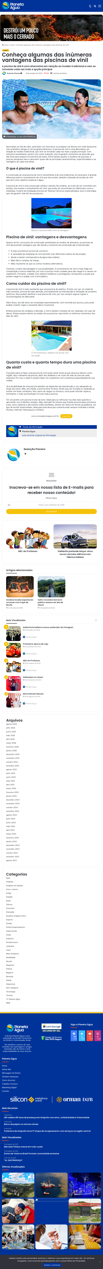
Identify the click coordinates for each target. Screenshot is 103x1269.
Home (4, 1066)
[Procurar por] (95, 7)
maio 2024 (10, 826)
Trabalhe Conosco (10, 1084)
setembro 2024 (12, 811)
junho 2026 (11, 732)
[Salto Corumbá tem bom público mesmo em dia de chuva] (51, 586)
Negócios (10, 965)
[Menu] (99, 7)
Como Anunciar (8, 1080)
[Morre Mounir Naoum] (13, 700)
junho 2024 (11, 822)
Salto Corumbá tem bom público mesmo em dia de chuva (50, 602)
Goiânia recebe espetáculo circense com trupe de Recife (19, 602)
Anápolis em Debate (14, 885)
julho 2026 (10, 728)
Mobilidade (10, 957)
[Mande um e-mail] (21, 73)
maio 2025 (10, 781)
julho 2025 (10, 773)
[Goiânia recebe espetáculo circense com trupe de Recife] (20, 586)
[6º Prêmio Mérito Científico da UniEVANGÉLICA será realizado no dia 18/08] (51, 1211)
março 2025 (11, 788)
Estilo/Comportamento (15, 927)
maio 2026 (10, 735)
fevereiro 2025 (12, 792)
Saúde (8, 980)
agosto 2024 (11, 815)
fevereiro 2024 (12, 838)
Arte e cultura (12, 889)
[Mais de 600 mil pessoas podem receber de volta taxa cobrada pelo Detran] (85, 1211)
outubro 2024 (12, 807)
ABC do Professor (31, 660)
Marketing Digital (9, 1087)
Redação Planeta (13, 73)
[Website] (25, 453)
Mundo (9, 961)
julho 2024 (10, 819)
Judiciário (10, 946)
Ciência (9, 904)
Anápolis (9, 882)
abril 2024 (10, 830)
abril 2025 (10, 785)
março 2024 (11, 834)
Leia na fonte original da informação (39, 435)
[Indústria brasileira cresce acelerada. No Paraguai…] (13, 633)
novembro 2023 (12, 849)
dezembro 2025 (12, 754)
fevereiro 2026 (12, 747)
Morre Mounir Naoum (33, 693)
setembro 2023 (12, 857)
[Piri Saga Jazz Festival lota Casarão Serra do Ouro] (85, 1185)
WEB (8, 1003)
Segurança (10, 984)
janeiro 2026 (11, 750)
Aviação (9, 897)
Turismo (9, 995)
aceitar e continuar (52, 1265)
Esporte (9, 920)
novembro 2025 (12, 758)
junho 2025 (11, 777)
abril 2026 (10, 739)
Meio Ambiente (12, 954)
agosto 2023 (11, 860)
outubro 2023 (12, 853)
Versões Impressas (10, 1077)
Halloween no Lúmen (33, 677)
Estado (9, 923)
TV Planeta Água (13, 999)
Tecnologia (10, 992)
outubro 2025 (12, 762)
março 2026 (11, 743)
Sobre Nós (6, 1069)
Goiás (8, 935)
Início (6, 45)
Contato (5, 1091)
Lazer (12, 45)
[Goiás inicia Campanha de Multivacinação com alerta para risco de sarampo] (51, 1236)
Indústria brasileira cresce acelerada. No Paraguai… (48, 627)
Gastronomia (11, 931)
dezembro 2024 (12, 800)
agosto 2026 (11, 724)
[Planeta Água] (13, 6)
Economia (10, 908)
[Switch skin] (90, 7)
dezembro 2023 (12, 845)
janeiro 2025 (11, 796)
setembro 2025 (12, 766)
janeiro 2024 (11, 841)
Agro (8, 878)
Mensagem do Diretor (11, 1073)
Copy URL (66, 416)
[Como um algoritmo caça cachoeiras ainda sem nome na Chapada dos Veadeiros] (18, 1185)
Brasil (8, 901)
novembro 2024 (12, 803)
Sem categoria (12, 988)
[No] (99, 1262)
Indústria (9, 938)
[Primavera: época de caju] (13, 650)
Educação (10, 912)
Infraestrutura (12, 942)
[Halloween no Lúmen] (13, 683)
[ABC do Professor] (13, 667)
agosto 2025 (11, 769)
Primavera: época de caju (35, 644)
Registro (9, 972)
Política (9, 969)
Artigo (8, 893)
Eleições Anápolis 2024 (16, 916)
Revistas (9, 976)
